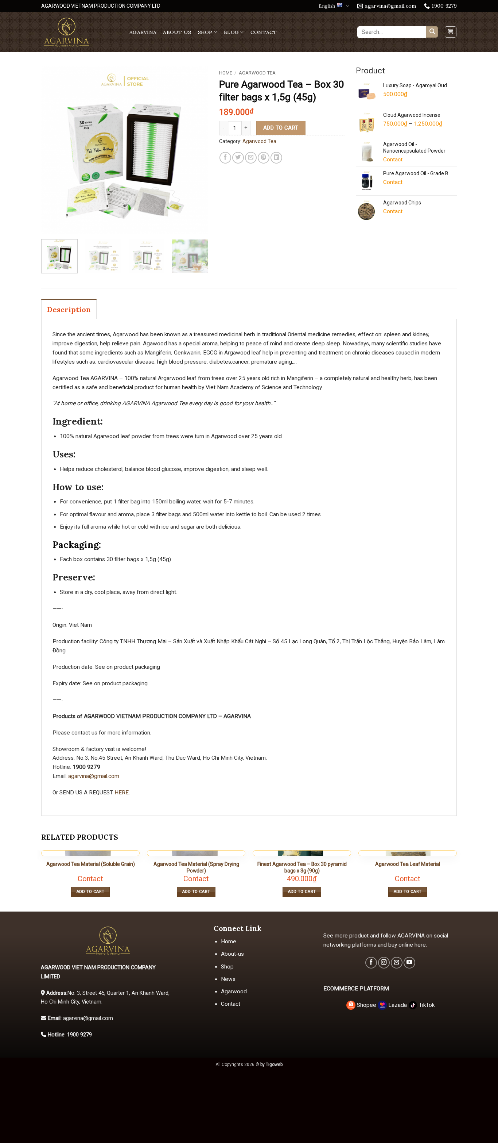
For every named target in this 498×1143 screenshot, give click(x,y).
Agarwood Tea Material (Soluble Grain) (90, 864)
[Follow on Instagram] (384, 963)
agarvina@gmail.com (93, 776)
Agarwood (234, 991)
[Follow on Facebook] (371, 963)
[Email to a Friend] (251, 158)
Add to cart (281, 127)
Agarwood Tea (257, 73)
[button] (450, 32)
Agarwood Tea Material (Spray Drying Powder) (196, 867)
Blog (231, 32)
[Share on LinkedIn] (276, 158)
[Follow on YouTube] (409, 963)
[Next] (195, 150)
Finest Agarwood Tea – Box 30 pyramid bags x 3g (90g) (302, 867)
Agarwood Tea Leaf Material (407, 864)
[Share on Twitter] (238, 158)
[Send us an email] (396, 963)
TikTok (426, 1005)
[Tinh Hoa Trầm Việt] (79, 32)
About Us (177, 32)
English (327, 6)
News (228, 979)
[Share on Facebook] (225, 158)
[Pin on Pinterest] (263, 158)
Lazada (397, 1005)
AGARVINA (142, 32)
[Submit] (432, 32)
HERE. (121, 792)
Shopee (366, 1005)
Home (225, 73)
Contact (263, 32)
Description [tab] (69, 309)
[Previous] (53, 150)
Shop (205, 32)
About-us (232, 954)
